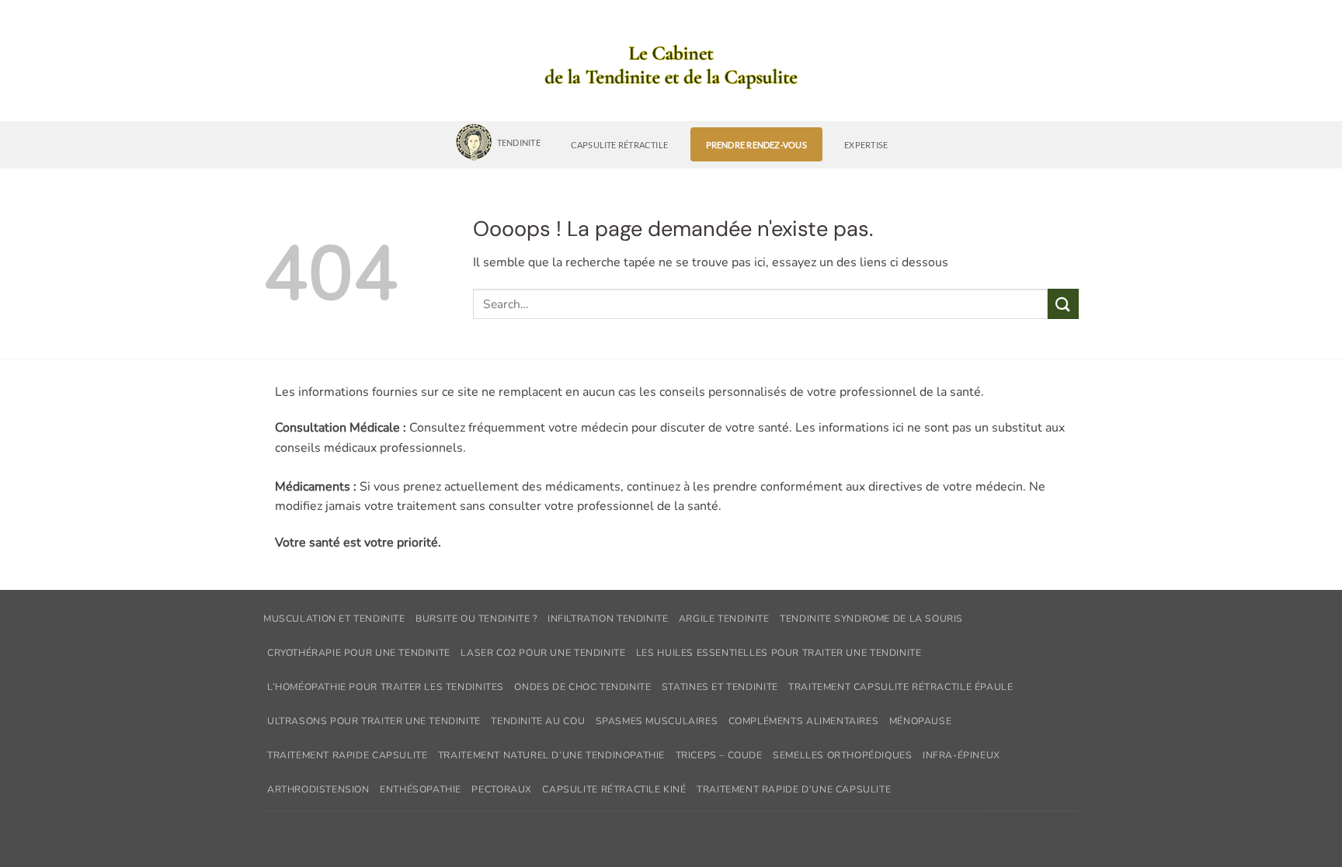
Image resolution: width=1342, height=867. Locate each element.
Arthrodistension (318, 789)
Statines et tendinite (720, 687)
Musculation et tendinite (334, 618)
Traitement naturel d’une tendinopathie (551, 755)
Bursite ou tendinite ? (476, 618)
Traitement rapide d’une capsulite (794, 789)
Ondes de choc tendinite (582, 687)
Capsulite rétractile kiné (614, 789)
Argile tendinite (724, 618)
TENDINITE (519, 142)
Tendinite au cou (538, 721)
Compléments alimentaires (803, 721)
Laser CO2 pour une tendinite (543, 653)
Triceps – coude (719, 755)
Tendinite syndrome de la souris (871, 618)
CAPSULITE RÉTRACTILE (619, 145)
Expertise (866, 145)
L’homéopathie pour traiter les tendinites (385, 687)
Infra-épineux (961, 755)
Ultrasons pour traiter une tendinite (374, 721)
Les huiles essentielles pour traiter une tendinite (779, 653)
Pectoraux (501, 789)
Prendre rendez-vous (756, 145)
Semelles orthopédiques (842, 755)
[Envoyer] (1063, 304)
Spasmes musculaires (657, 721)
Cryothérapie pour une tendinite (358, 653)
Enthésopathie (420, 789)
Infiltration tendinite (608, 618)
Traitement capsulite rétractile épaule (900, 687)
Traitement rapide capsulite (347, 755)
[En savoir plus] (671, 68)
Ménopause (920, 721)
